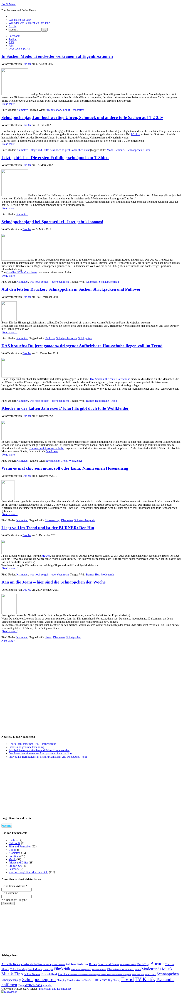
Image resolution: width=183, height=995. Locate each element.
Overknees (52, 451)
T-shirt (66, 109)
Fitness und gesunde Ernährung (26, 747)
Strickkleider (52, 460)
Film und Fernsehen (20, 846)
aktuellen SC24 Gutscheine (21, 272)
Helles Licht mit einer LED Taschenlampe (32, 743)
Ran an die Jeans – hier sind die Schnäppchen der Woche (53, 582)
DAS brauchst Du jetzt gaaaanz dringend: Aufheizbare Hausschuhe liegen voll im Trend (81, 345)
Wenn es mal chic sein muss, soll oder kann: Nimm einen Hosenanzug (64, 468)
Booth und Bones (108, 964)
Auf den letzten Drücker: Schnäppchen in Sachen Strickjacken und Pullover (71, 289)
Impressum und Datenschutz (55, 988)
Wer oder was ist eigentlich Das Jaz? (29, 22)
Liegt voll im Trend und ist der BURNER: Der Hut (47, 527)
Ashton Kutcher (76, 964)
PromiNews (15, 865)
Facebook (14, 35)
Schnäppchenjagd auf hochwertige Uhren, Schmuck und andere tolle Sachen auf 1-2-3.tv (82, 117)
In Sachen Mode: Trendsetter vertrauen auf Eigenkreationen (57, 56)
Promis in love (138, 975)
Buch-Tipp (143, 964)
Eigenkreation (53, 109)
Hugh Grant (86, 970)
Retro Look (150, 974)
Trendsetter (77, 109)
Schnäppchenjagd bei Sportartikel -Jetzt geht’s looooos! (52, 221)
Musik (12, 859)
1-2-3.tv (135, 134)
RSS (11, 42)
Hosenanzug (52, 520)
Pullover (50, 338)
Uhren (146, 149)
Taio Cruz (88, 980)
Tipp (110, 980)
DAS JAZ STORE (19, 48)
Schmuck (120, 149)
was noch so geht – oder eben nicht (28, 872)
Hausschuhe (102, 400)
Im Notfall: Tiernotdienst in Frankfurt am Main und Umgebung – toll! (48, 756)
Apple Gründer (58, 965)
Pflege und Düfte (39, 149)
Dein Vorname (9, 892)
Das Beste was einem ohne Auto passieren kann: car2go (40, 753)
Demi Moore (35, 969)
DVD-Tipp (48, 969)
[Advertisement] (28, 664)
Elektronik (14, 843)
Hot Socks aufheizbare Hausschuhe (110, 378)
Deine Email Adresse (14, 886)
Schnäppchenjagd (109, 281)
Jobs (11, 45)
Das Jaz (27, 63)
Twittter (13, 39)
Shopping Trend (65, 980)
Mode (110, 149)
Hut (97, 574)
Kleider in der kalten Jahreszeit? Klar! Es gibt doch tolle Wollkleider (65, 408)
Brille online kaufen (128, 965)
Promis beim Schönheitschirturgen (85, 975)
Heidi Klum (76, 970)
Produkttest (49, 974)
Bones (93, 964)
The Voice (100, 980)
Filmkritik (62, 969)
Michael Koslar (126, 969)
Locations (14, 856)
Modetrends (107, 574)
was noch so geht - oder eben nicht (70, 149)
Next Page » (8, 640)
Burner (90, 400)
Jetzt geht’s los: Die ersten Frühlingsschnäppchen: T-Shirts (55, 157)
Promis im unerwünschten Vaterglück (115, 975)
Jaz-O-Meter (8, 4)
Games (12, 849)
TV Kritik (145, 979)
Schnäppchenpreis (66, 338)
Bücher (13, 840)
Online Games (32, 974)
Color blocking (18, 969)
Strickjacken (85, 338)
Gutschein (91, 281)
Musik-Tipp (12, 973)
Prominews (64, 974)
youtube (47, 985)
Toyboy (117, 980)
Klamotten (22, 109)
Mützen (45, 555)
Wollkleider (75, 460)
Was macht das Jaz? (20, 19)
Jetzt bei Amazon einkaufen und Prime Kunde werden (39, 750)
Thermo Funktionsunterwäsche (46, 448)
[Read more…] (9, 103)
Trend (113, 400)
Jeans (48, 637)
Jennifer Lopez (99, 969)
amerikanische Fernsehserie (36, 964)
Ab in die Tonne (10, 964)
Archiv (12, 26)
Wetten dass (33, 985)
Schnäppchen (134, 149)
